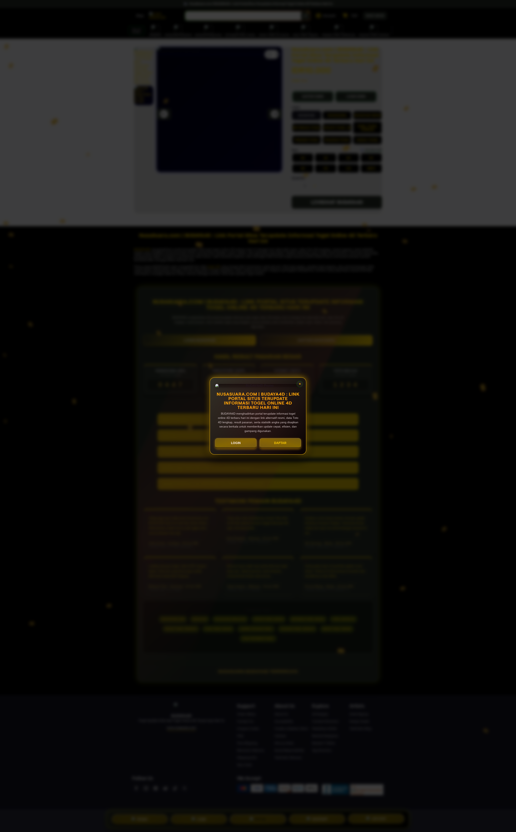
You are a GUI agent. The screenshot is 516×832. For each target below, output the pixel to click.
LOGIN (236, 443)
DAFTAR (280, 443)
